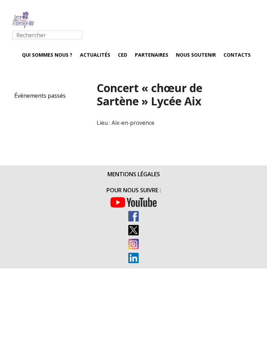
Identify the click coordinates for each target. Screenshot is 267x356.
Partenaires (151, 54)
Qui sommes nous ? (47, 54)
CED (122, 54)
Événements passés (40, 95)
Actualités (95, 54)
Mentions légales (133, 174)
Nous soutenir (196, 54)
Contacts (237, 54)
